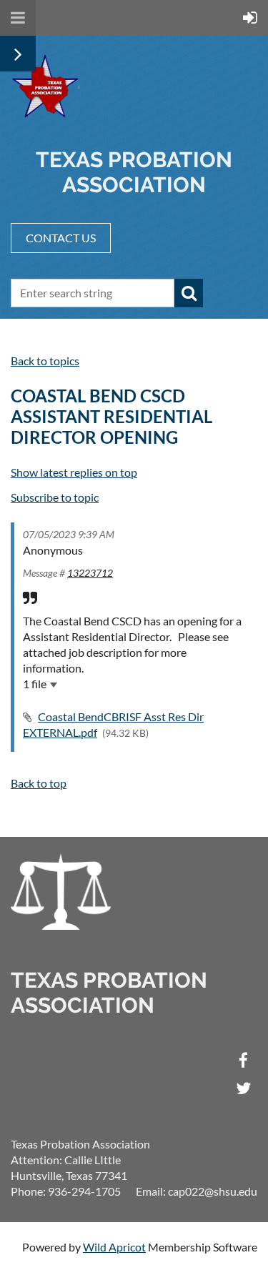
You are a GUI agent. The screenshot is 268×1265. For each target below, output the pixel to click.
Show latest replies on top (74, 472)
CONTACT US (61, 237)
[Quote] (30, 597)
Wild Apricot (114, 1247)
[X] (243, 1088)
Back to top (38, 783)
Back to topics (45, 360)
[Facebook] (243, 1060)
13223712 (90, 573)
